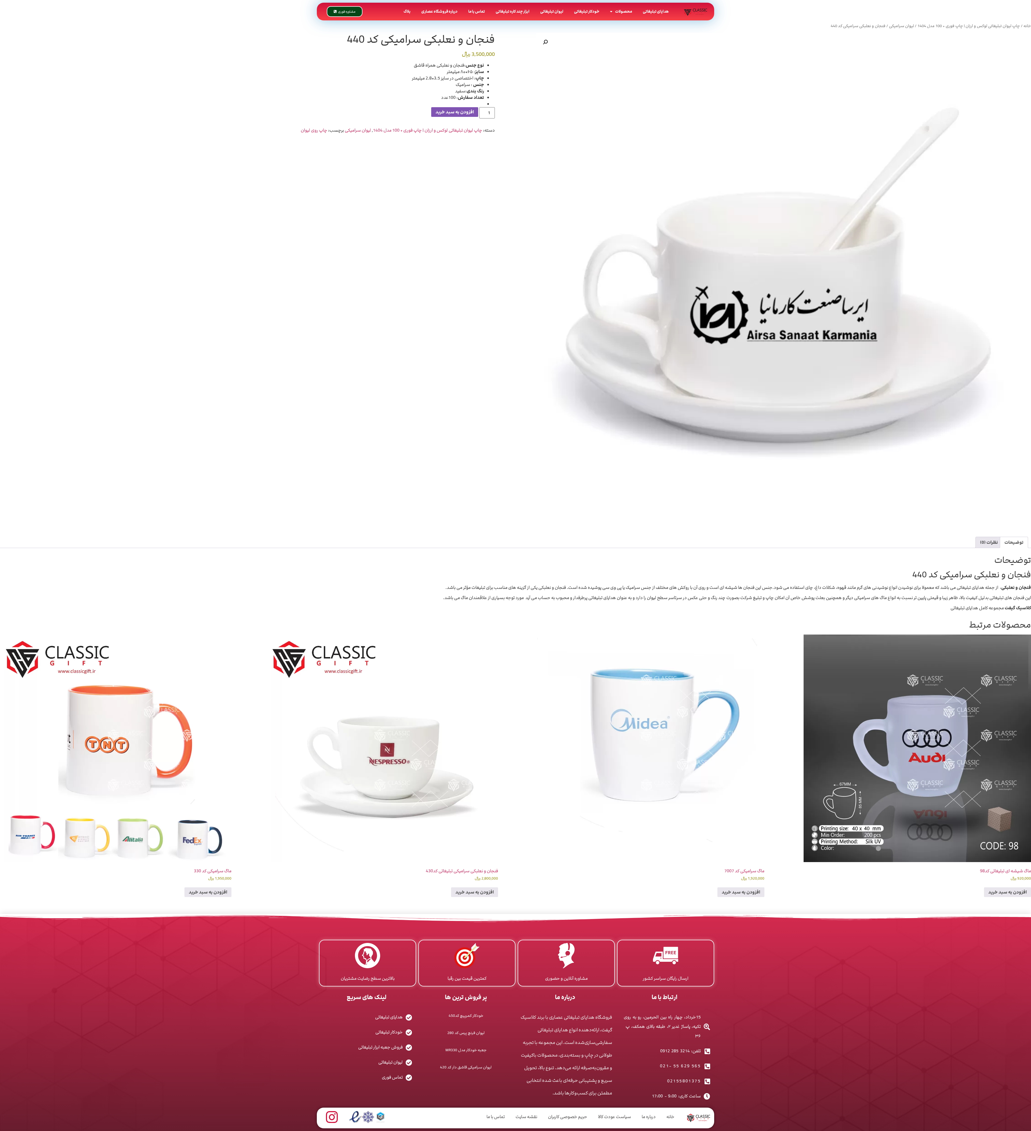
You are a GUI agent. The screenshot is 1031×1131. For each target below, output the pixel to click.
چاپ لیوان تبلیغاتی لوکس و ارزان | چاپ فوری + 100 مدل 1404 (968, 26)
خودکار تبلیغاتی (586, 11)
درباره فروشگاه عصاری (439, 11)
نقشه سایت (526, 1117)
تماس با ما (476, 11)
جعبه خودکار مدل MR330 (466, 1050)
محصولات (623, 11)
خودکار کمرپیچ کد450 (466, 1015)
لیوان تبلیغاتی (551, 11)
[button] (545, 42)
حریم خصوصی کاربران (567, 1117)
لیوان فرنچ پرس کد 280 (466, 1033)
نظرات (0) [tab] (989, 542)
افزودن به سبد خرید (454, 112)
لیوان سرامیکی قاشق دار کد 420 (466, 1067)
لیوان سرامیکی (901, 26)
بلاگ (407, 11)
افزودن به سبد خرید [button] (1007, 892)
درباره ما (649, 1117)
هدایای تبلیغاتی (656, 11)
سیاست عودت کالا (614, 1117)
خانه (1027, 26)
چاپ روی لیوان (314, 130)
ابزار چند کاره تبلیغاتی (512, 11)
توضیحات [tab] (1013, 542)
